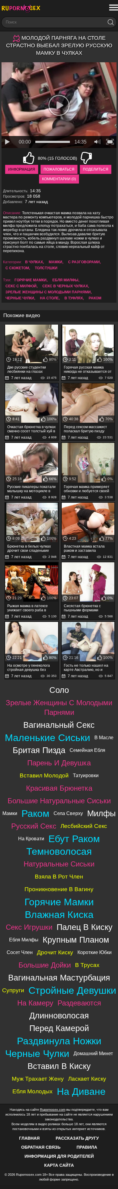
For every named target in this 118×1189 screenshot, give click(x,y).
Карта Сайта (59, 1165)
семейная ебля (87, 750)
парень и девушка (59, 763)
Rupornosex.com (52, 1109)
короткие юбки (94, 952)
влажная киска (59, 914)
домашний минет (93, 1053)
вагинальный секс (59, 725)
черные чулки (19, 298)
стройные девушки (72, 990)
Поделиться (95, 169)
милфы (101, 813)
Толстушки (46, 268)
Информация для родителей (59, 1156)
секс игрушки (29, 927)
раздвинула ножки (59, 1041)
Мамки (55, 262)
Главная (29, 1138)
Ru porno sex (22, 8)
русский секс (33, 826)
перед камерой (59, 1028)
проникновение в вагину (59, 889)
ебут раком (74, 839)
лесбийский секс (84, 826)
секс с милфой (21, 286)
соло (59, 690)
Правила (87, 1147)
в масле (103, 737)
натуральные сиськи (59, 864)
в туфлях (73, 298)
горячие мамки (31, 280)
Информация (21, 169)
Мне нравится (29, 158)
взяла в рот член (59, 876)
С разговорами (84, 262)
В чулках (34, 262)
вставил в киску (59, 1066)
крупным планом (76, 939)
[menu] (113, 8)
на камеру (35, 1003)
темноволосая (59, 851)
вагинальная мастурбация (59, 977)
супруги (13, 990)
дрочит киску (55, 952)
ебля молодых (32, 1091)
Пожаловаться (59, 169)
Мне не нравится (86, 158)
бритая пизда (39, 750)
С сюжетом (17, 268)
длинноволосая (59, 1015)
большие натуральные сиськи (59, 801)
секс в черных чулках (65, 286)
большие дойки (44, 965)
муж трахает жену (38, 1079)
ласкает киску (87, 1079)
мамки (9, 813)
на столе (49, 298)
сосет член (20, 952)
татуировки (86, 775)
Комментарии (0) (59, 179)
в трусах (87, 965)
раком (95, 298)
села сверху (68, 813)
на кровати (31, 838)
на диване (81, 1091)
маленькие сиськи (47, 738)
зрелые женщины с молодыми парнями (48, 292)
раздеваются (79, 1003)
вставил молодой (44, 775)
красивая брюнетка (59, 788)
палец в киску (85, 927)
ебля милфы (65, 280)
